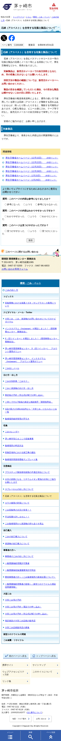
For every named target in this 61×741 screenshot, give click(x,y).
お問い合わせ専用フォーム (15, 269)
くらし (28, 17)
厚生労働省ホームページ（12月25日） (31, 167)
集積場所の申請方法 (14, 445)
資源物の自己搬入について (17, 543)
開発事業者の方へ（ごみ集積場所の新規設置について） (30, 577)
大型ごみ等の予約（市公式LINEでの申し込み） (26, 614)
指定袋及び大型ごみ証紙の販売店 (20, 620)
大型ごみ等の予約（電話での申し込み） (23, 607)
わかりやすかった (16, 216)
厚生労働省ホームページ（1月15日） (31, 175)
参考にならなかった (47, 204)
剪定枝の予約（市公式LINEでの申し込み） (24, 395)
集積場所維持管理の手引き (17, 419)
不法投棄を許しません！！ (17, 517)
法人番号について (34, 712)
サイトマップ (39, 665)
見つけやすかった (16, 231)
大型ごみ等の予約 (13, 600)
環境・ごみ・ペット (41, 17)
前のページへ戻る (18, 656)
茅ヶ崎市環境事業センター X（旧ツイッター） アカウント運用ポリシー (31, 350)
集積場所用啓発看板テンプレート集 (21, 459)
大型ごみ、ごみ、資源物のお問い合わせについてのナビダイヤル (30, 320)
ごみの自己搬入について (16, 536)
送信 (30, 240)
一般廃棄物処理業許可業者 (17, 563)
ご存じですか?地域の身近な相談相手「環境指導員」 (29, 402)
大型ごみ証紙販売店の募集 (17, 627)
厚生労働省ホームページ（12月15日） (31, 158)
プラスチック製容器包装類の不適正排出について (27, 472)
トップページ (18, 17)
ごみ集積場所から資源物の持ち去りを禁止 (24, 523)
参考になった (13, 204)
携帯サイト (7, 665)
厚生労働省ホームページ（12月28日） (31, 171)
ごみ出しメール (12, 368)
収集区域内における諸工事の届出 (20, 452)
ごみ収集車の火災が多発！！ (18, 510)
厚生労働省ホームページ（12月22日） (31, 162)
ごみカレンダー (12, 432)
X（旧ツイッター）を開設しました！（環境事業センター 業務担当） (32, 340)
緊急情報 (53, 8)
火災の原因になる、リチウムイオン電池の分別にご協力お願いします (30, 480)
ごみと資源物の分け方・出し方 (19, 388)
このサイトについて (42, 672)
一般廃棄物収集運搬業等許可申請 (20, 570)
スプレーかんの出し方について (19, 489)
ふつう (29, 204)
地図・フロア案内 (19, 719)
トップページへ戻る (46, 656)
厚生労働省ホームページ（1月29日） (31, 180)
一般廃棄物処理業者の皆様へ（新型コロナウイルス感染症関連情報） (30, 585)
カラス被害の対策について (17, 503)
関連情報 (7, 151)
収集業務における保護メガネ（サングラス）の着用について (30, 304)
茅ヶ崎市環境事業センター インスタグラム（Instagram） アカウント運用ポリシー (25, 360)
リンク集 (6, 681)
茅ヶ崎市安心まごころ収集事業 (19, 439)
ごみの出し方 (11, 290)
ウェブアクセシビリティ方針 (13, 673)
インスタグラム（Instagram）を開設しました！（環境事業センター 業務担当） (31, 330)
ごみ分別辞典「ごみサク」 (17, 381)
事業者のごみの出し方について (19, 556)
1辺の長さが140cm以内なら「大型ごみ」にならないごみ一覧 (31, 410)
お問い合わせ (41, 719)
